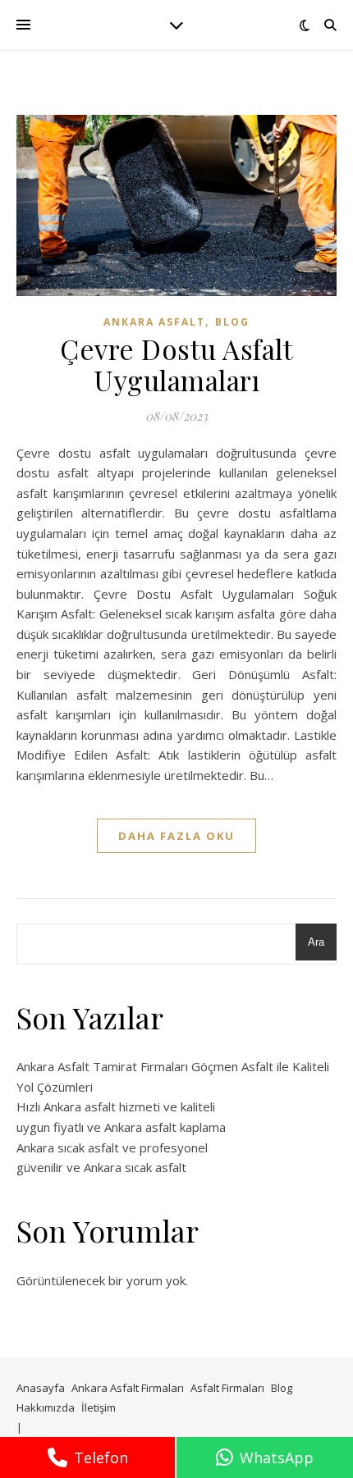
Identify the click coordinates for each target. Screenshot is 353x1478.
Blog (232, 322)
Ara (316, 942)
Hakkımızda (45, 1407)
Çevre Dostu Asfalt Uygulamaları (176, 364)
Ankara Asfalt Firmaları (127, 1387)
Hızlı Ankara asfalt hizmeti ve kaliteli (115, 1106)
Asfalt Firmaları (227, 1387)
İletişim (98, 1407)
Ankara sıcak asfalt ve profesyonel (112, 1147)
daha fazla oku (176, 835)
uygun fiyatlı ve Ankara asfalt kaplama (121, 1127)
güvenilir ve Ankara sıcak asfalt (101, 1167)
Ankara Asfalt (154, 322)
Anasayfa (40, 1387)
